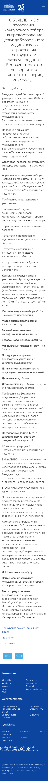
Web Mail (10, 737)
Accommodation (34, 689)
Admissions (7, 683)
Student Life (31, 680)
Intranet (11, 731)
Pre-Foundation (16, 706)
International (32, 683)
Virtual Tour (8, 741)
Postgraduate (36, 706)
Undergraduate (16, 715)
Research (30, 686)
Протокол (8, 637)
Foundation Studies (16, 709)
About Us (6, 680)
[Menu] (43, 7)
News (4, 689)
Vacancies (6, 686)
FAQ (4, 692)
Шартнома (8, 643)
